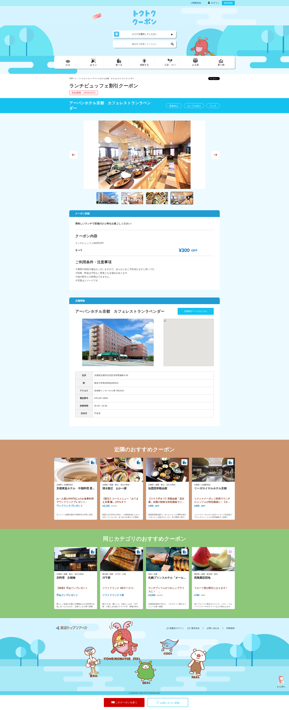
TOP (71, 78)
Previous (73, 155)
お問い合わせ (213, 628)
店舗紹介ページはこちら (195, 311)
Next (215, 155)
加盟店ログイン (176, 628)
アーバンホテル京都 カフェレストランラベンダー (113, 78)
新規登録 (228, 3)
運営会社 (195, 628)
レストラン (86, 78)
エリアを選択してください (144, 34)
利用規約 (230, 628)
